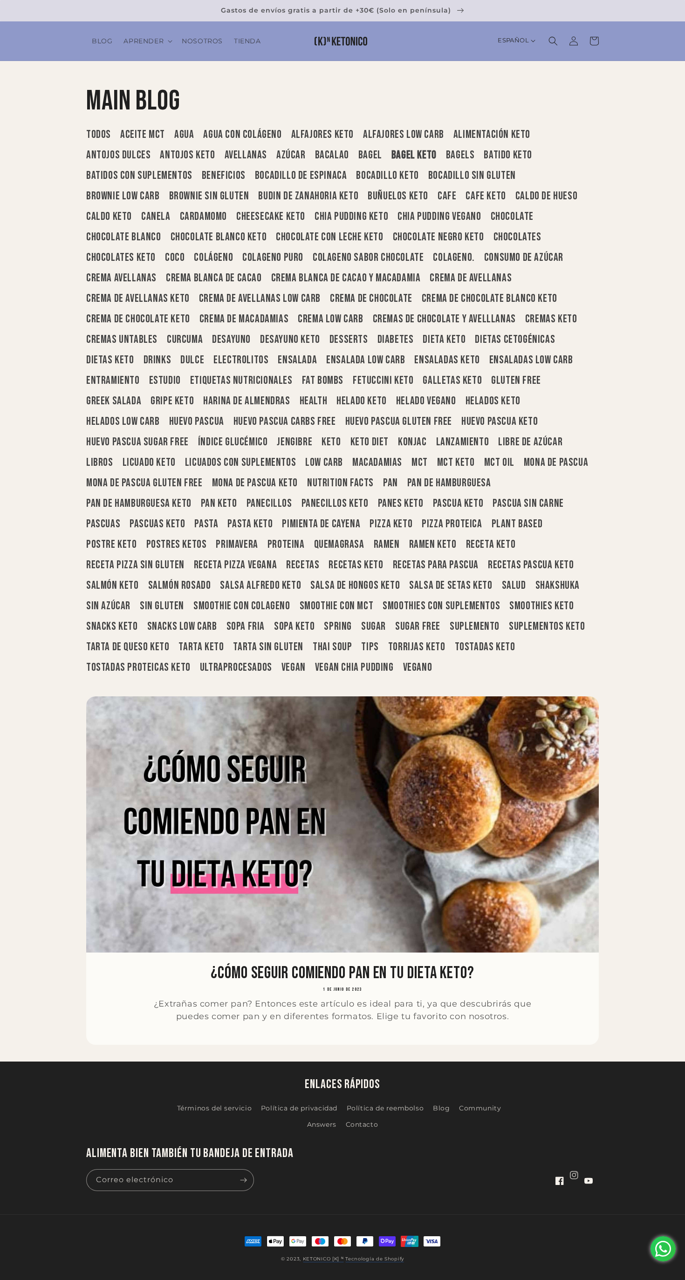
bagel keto (414, 155)
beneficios (224, 175)
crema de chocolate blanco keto (489, 298)
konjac (412, 442)
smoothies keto (541, 606)
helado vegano (426, 401)
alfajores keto (322, 134)
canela (156, 216)
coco (175, 257)
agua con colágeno (242, 134)
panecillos (269, 503)
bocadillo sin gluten (472, 175)
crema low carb (330, 319)
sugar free (417, 626)
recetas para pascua (436, 565)
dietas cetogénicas (515, 339)
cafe (447, 196)
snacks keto (112, 626)
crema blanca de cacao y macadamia (346, 278)
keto (331, 442)
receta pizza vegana (235, 565)
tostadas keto (485, 647)
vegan (293, 667)
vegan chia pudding (354, 667)
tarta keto (201, 647)
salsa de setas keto (450, 585)
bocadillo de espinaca (301, 175)
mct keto (456, 462)
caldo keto (109, 216)
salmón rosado (179, 585)
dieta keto (444, 339)
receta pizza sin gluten (135, 565)
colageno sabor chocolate (368, 257)
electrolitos (240, 360)
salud (514, 585)
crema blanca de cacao (214, 278)
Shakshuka (557, 585)
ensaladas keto (447, 360)
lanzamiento (462, 442)
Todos (98, 134)
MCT (419, 462)
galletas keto (452, 380)
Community (480, 1108)
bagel (370, 155)
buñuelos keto (398, 196)
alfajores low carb (403, 134)
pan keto (219, 503)
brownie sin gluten (209, 196)
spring (338, 626)
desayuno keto (290, 339)
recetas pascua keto (531, 565)
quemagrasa (339, 544)
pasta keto (250, 524)
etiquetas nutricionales (241, 380)
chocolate (512, 216)
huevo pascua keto (499, 421)
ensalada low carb (365, 360)
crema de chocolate (371, 298)
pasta (206, 524)
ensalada (297, 360)
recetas (302, 565)
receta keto (491, 544)
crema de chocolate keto (138, 319)
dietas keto (110, 360)
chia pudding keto (351, 216)
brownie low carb (123, 196)
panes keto (401, 503)
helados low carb (123, 421)
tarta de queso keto (127, 647)
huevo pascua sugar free (137, 442)
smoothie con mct (337, 606)
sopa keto (294, 626)
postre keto (111, 544)
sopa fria (245, 626)
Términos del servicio (214, 1108)
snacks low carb (182, 626)
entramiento (113, 380)
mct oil (499, 462)
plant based (517, 524)
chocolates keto (121, 257)
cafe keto (486, 196)
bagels (460, 155)
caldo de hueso (546, 196)
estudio (165, 380)
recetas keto (356, 565)
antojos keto (187, 155)
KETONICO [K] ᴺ (323, 1259)
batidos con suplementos (139, 175)
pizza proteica (452, 524)
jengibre (294, 442)
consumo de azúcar (523, 257)
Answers (321, 1124)
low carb (324, 462)
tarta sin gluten (268, 647)
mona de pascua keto (255, 483)
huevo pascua (196, 421)
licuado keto (149, 462)
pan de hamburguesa (449, 483)
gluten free (516, 380)
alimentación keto (491, 134)
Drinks (157, 360)
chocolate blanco (123, 237)
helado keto (361, 401)
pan (390, 483)
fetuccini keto (383, 380)
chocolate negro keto (438, 237)
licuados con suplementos (240, 462)
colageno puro (272, 257)
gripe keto (172, 401)
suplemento (475, 626)
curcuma (185, 339)
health (314, 401)
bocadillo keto (387, 175)
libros (99, 462)
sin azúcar (108, 606)
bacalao (332, 155)
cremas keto (551, 319)
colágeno (213, 257)
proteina (286, 544)
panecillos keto (335, 503)
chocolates (517, 237)
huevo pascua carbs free (284, 421)
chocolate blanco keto (219, 237)
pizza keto (391, 524)
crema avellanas (121, 278)
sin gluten (162, 606)
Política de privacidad (299, 1108)
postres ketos (176, 544)
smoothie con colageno (241, 606)
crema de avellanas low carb (260, 298)
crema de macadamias (243, 319)
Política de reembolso (385, 1108)
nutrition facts (340, 483)
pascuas (103, 524)
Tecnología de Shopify (374, 1259)
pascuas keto (157, 524)
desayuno (231, 339)
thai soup (332, 647)
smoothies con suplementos (441, 606)
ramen (387, 544)
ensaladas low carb (531, 360)
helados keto (493, 401)
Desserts (348, 339)
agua (184, 134)
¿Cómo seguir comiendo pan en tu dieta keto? (342, 973)
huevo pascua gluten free (398, 421)
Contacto (362, 1124)
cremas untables (122, 339)
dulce (192, 360)
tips (369, 647)
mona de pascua (556, 462)
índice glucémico (233, 442)
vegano (417, 667)
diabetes (395, 339)
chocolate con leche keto (329, 237)
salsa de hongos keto (355, 585)
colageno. (453, 257)
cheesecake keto (270, 216)
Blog (441, 1108)
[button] (147, 41)
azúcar (291, 155)
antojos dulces (118, 155)
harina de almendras (246, 401)
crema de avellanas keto (138, 298)
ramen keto (433, 544)
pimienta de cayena (321, 524)
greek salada (113, 401)
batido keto (508, 155)
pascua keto (458, 503)
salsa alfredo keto (260, 585)
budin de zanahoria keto (308, 196)
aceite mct (142, 134)
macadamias (377, 462)
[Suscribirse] (243, 1180)
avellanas (246, 155)
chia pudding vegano (439, 216)
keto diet (369, 442)
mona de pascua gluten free (144, 483)
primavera (237, 544)
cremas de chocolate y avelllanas (444, 319)
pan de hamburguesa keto (139, 503)
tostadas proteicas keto (138, 667)
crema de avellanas (471, 278)
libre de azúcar (530, 442)
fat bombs (322, 380)
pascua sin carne (528, 503)
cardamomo (203, 216)
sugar (373, 626)
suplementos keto (547, 626)
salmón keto (112, 585)
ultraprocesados (236, 667)
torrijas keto (416, 647)
